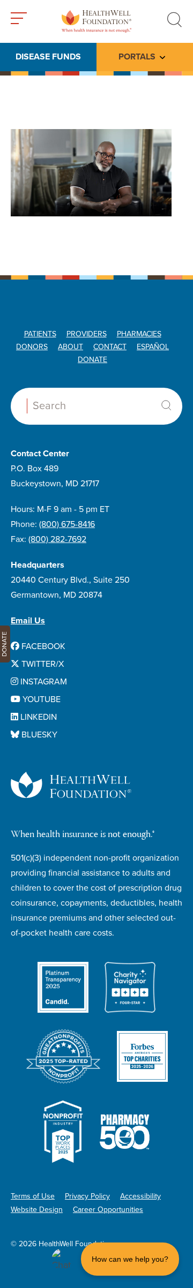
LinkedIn (37, 717)
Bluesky (38, 734)
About (70, 346)
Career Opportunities (108, 1209)
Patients (40, 333)
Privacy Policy (87, 1196)
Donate (92, 359)
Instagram (42, 681)
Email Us (28, 620)
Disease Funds (48, 56)
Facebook (42, 646)
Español (153, 346)
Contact (110, 346)
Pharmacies (139, 333)
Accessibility (140, 1196)
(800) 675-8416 (67, 524)
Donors (32, 346)
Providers (86, 333)
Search (166, 405)
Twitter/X (41, 664)
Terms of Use (33, 1196)
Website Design (37, 1209)
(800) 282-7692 (57, 539)
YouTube (40, 699)
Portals (136, 56)
